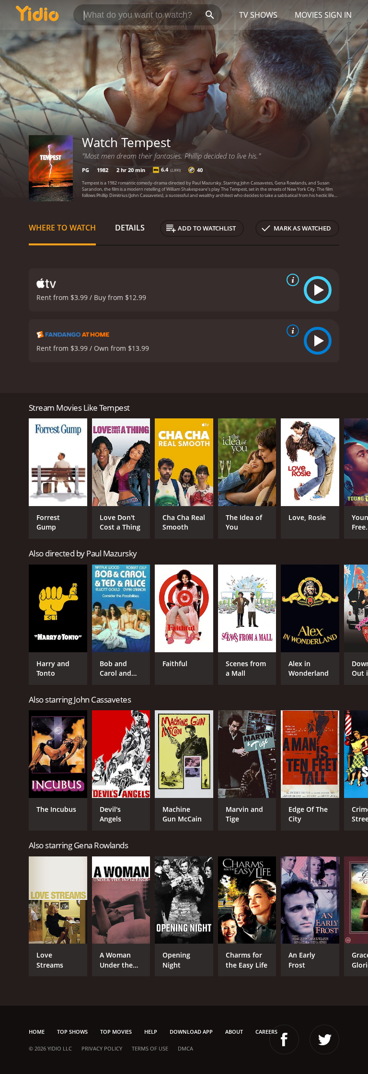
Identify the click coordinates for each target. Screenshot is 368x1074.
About (234, 1031)
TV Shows (258, 15)
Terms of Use (150, 1048)
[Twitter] (324, 1039)
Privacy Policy (101, 1048)
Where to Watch (62, 227)
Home (37, 1031)
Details (130, 227)
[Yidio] (37, 15)
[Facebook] (284, 1039)
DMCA (185, 1048)
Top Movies (116, 1031)
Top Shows (72, 1031)
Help (150, 1031)
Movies (308, 15)
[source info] (291, 280)
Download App (191, 1031)
